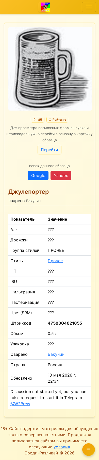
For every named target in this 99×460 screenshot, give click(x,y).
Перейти (49, 149)
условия (62, 446)
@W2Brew (20, 403)
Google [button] (38, 175)
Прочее (55, 260)
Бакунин (56, 354)
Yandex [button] (61, 175)
